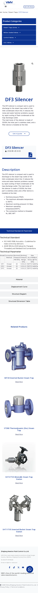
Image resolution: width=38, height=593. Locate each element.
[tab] (7, 163)
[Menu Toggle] (6, 6)
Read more (19, 382)
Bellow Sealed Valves (11, 32)
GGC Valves (7, 42)
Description (7, 163)
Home (5, 12)
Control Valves (9, 37)
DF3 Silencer (14, 147)
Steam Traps (13, 12)
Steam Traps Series (10, 27)
